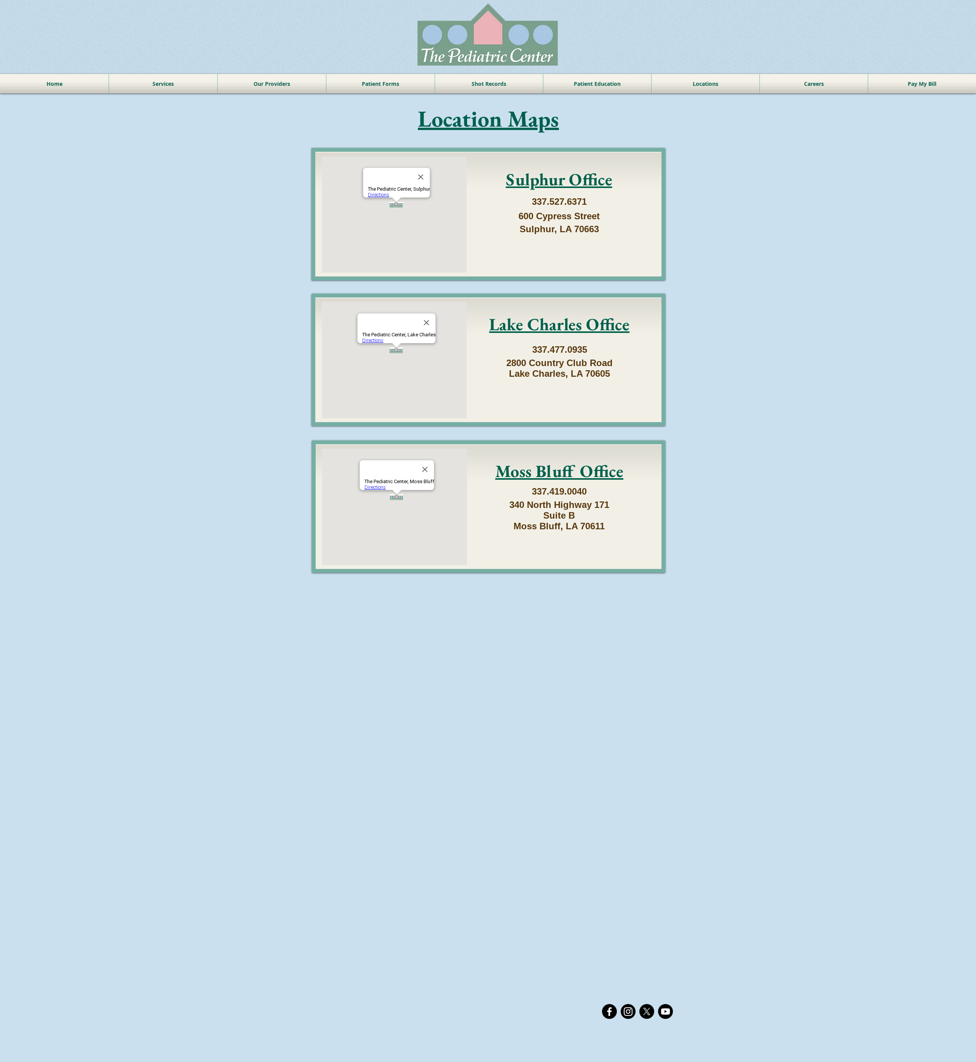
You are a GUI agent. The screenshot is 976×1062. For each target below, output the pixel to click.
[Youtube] (665, 1011)
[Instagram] (628, 1011)
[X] (646, 1011)
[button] (380, 83)
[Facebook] (609, 1011)
